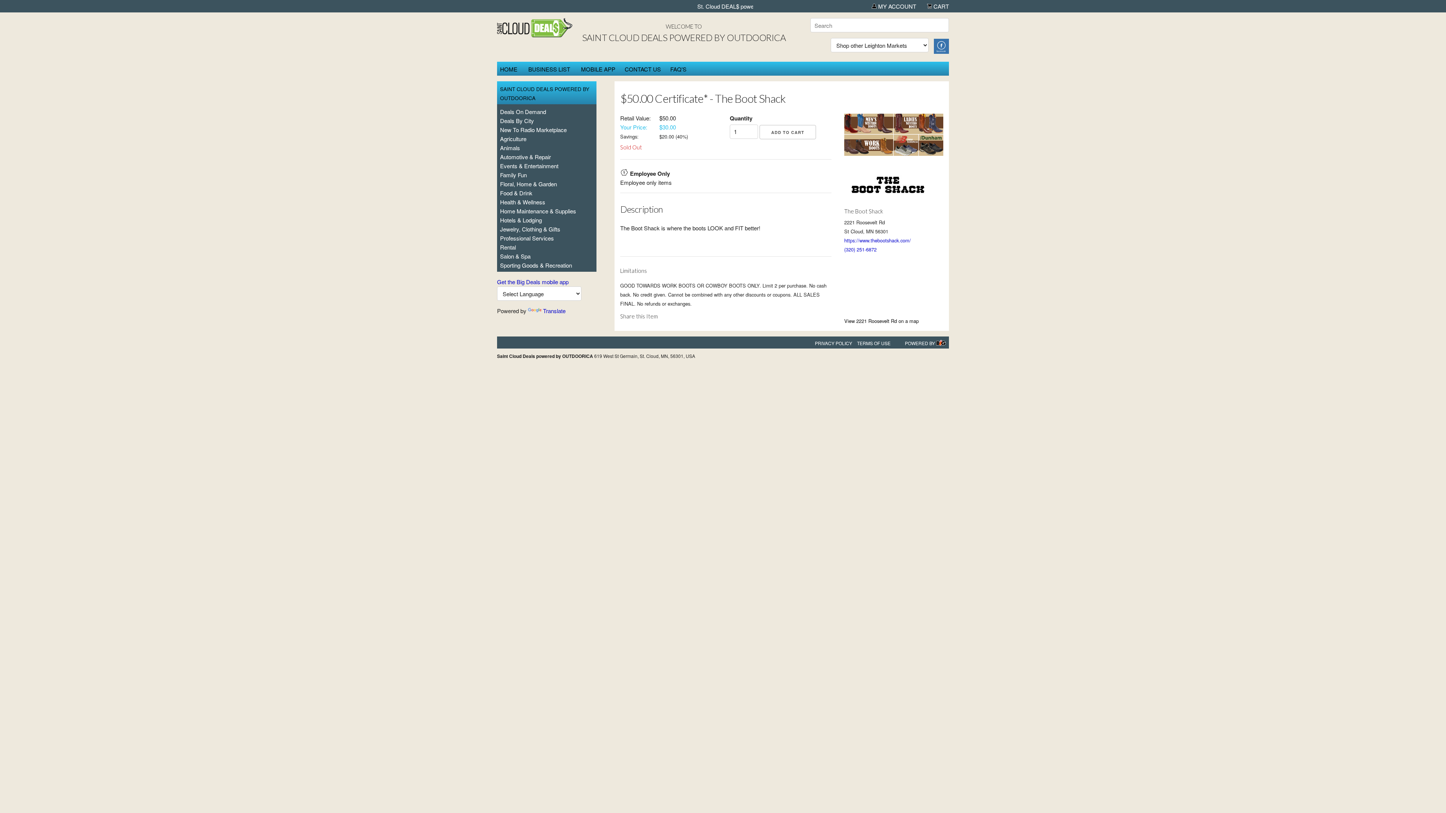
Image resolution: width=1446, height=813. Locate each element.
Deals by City (517, 121)
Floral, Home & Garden (528, 184)
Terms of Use (874, 343)
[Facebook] (941, 45)
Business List (549, 69)
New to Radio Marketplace (533, 130)
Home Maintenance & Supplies (538, 211)
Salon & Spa (515, 256)
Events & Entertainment (529, 166)
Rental (508, 247)
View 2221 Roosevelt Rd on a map (881, 320)
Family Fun (513, 175)
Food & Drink (516, 193)
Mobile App (598, 69)
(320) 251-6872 (860, 249)
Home (508, 69)
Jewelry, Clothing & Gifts (530, 229)
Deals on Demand (523, 112)
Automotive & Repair (525, 157)
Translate (554, 311)
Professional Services (527, 238)
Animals (510, 148)
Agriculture (513, 139)
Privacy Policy (833, 343)
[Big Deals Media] (941, 343)
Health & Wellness (522, 202)
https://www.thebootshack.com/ (877, 240)
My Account (896, 6)
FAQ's (678, 69)
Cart (940, 6)
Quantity (741, 118)
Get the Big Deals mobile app (533, 282)
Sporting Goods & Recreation (536, 265)
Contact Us (643, 69)
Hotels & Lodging (521, 220)
